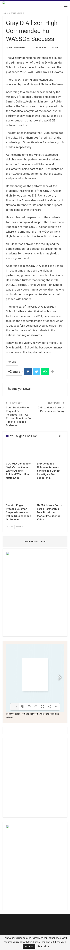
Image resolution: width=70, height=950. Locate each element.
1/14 (14, 707)
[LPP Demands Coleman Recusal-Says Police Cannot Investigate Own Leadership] (50, 450)
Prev (10, 527)
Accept (29, 946)
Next (19, 527)
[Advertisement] (35, 777)
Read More (43, 946)
